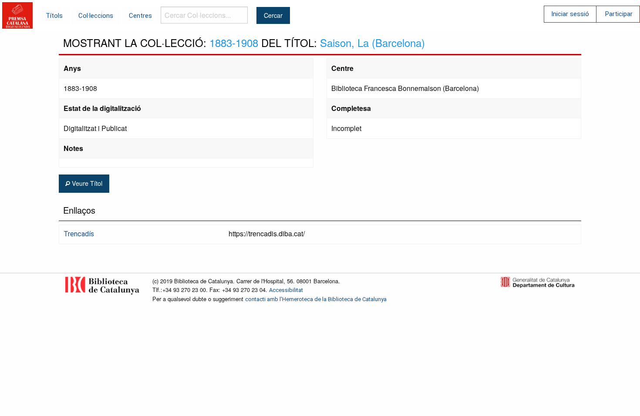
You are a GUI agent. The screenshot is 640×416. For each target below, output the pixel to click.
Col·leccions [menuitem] (95, 16)
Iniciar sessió (570, 14)
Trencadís (79, 234)
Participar (619, 14)
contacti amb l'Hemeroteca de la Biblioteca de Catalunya (316, 299)
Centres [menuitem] (140, 16)
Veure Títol (86, 183)
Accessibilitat (286, 290)
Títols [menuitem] (54, 16)
